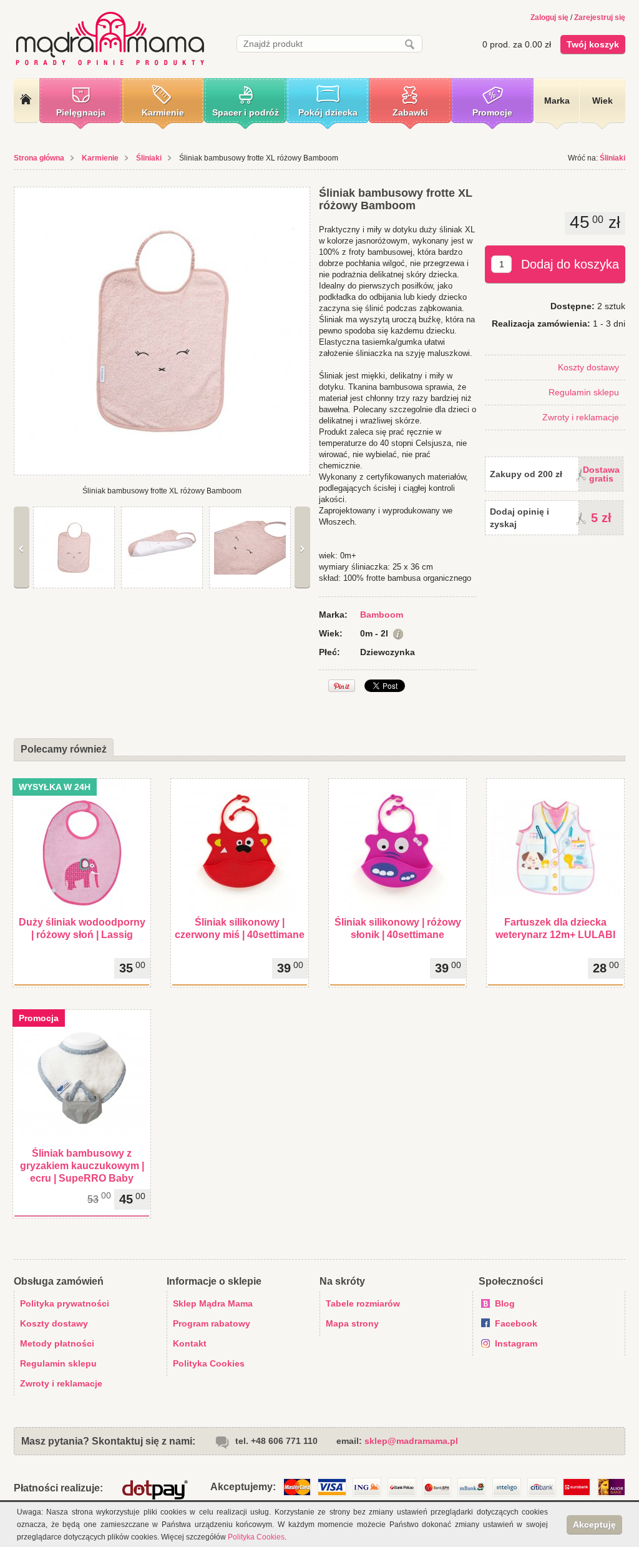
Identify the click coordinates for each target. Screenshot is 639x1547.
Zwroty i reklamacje (580, 417)
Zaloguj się (549, 17)
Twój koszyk (593, 44)
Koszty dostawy (588, 367)
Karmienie (163, 112)
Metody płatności (57, 1343)
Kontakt (190, 1343)
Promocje (492, 112)
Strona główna (39, 158)
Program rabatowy (211, 1323)
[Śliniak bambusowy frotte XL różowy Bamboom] (162, 331)
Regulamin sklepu (584, 392)
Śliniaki (149, 158)
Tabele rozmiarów (363, 1303)
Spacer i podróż (245, 112)
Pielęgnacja (80, 112)
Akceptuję (594, 1525)
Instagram (516, 1343)
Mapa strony (352, 1323)
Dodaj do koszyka (570, 264)
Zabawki (410, 112)
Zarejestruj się (599, 17)
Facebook (516, 1323)
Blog (505, 1303)
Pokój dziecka (328, 112)
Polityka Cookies (209, 1363)
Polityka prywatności (64, 1303)
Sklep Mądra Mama (213, 1303)
